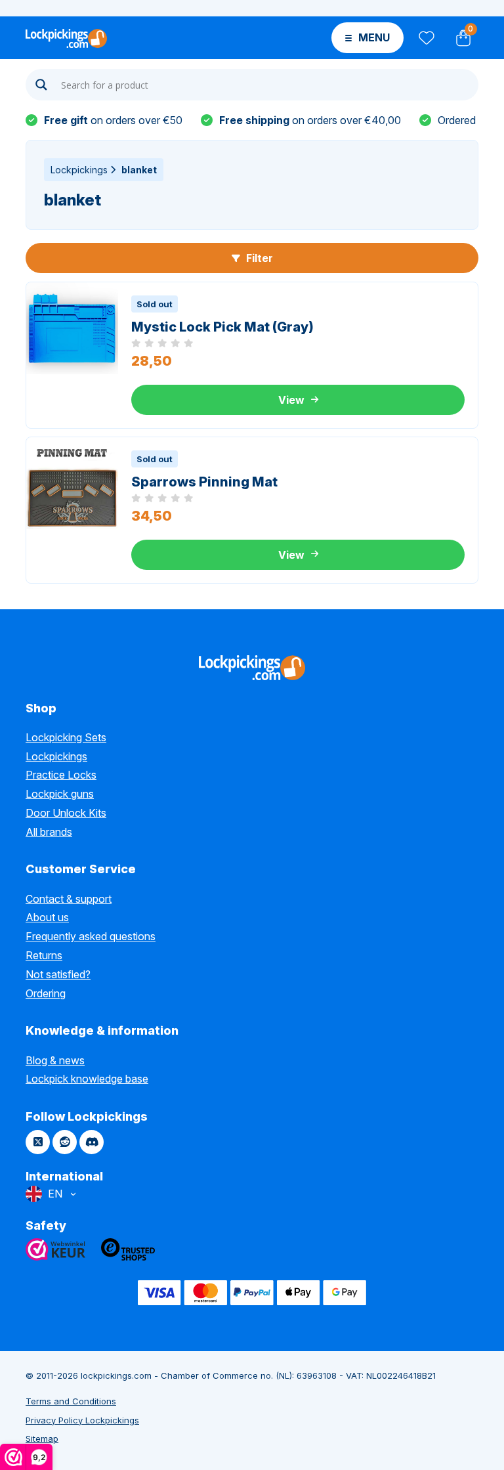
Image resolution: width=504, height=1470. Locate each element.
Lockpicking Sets (66, 737)
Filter (258, 258)
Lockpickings (79, 169)
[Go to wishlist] (425, 37)
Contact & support (69, 898)
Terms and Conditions (71, 1401)
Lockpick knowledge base (87, 1078)
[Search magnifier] (41, 84)
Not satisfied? (58, 974)
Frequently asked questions (91, 936)
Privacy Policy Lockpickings (82, 1420)
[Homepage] (66, 37)
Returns (44, 955)
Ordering (46, 993)
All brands (49, 831)
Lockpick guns (60, 793)
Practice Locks (61, 774)
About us (47, 917)
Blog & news (55, 1060)
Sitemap (42, 1438)
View (291, 399)
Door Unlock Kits (66, 812)
